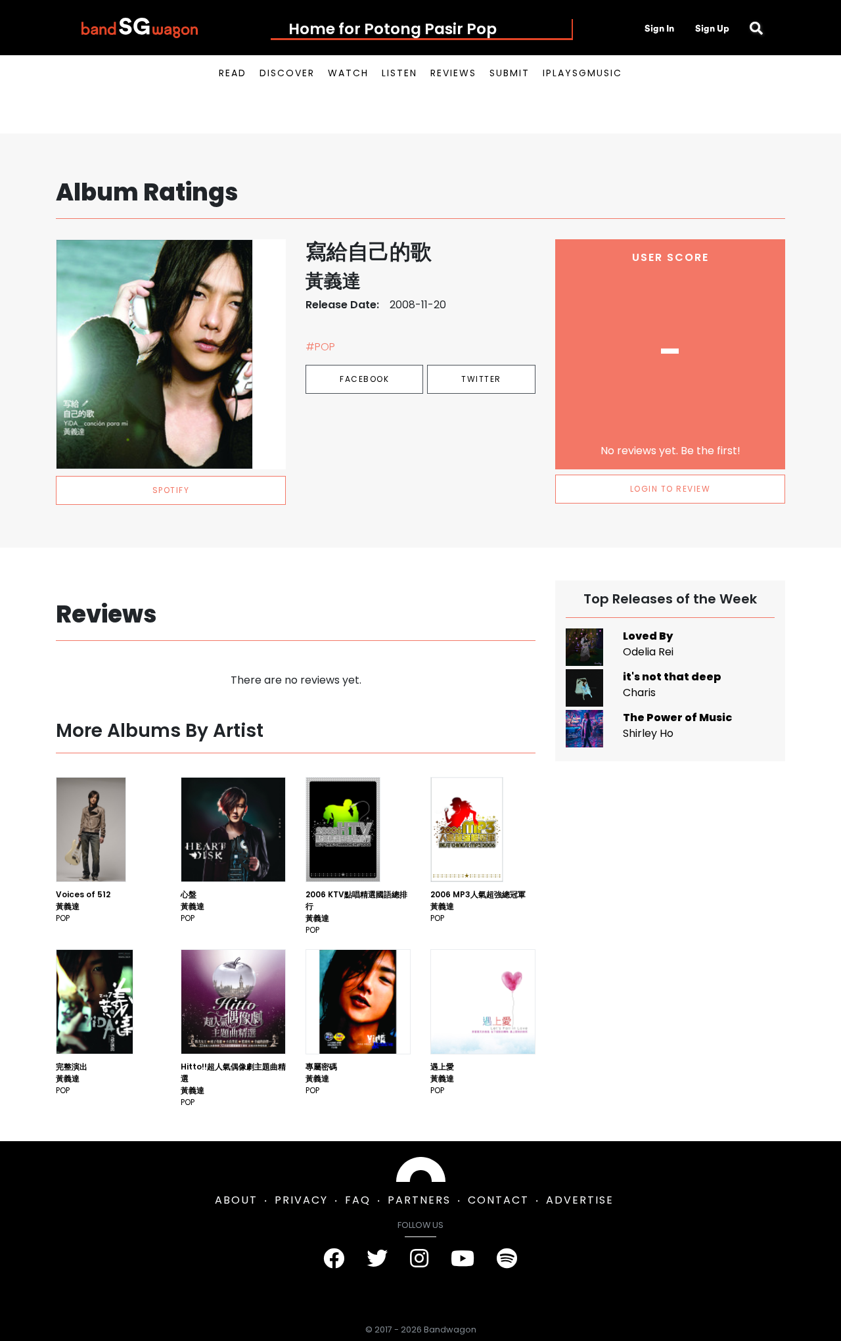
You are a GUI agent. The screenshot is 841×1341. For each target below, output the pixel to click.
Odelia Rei (648, 651)
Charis (639, 692)
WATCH (348, 73)
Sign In (659, 28)
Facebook (364, 379)
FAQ (358, 1200)
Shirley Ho (648, 733)
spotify (171, 490)
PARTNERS (419, 1200)
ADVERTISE (580, 1200)
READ (232, 73)
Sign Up (712, 28)
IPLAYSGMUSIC (582, 73)
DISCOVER (287, 73)
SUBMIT (509, 73)
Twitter (481, 379)
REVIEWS (453, 73)
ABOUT (236, 1200)
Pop (63, 918)
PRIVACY (301, 1200)
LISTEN (399, 73)
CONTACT (498, 1200)
